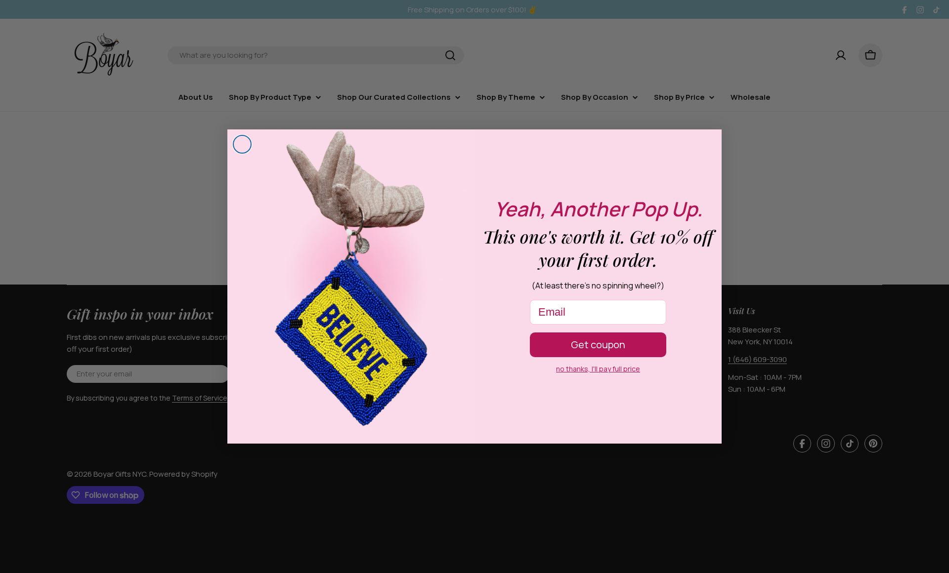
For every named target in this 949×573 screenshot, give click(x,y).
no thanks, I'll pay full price (598, 368)
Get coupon (598, 344)
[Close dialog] (242, 144)
